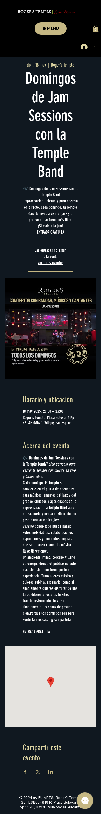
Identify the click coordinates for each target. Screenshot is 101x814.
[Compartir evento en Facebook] (25, 772)
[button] (96, 28)
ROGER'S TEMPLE (46, 12)
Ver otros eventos (50, 262)
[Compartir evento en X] (37, 772)
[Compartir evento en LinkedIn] (50, 772)
